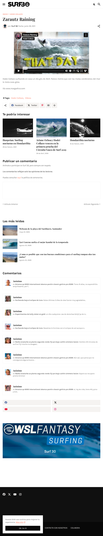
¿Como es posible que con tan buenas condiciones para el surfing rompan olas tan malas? (57, 255)
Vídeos (28, 98)
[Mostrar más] (54, 105)
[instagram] (76, 409)
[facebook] (27, 402)
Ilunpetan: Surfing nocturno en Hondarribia (16, 142)
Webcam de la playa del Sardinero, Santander (40, 229)
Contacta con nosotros (56, 528)
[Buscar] (99, 4)
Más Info (19, 522)
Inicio (5, 14)
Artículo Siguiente (91, 204)
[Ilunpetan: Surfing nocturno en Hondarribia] (18, 128)
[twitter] (76, 402)
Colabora (75, 528)
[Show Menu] (3, 4)
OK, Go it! (23, 528)
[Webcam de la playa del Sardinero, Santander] (10, 230)
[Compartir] (98, 26)
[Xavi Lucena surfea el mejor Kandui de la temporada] (10, 244)
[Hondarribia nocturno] (85, 128)
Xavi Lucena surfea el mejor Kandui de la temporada (43, 242)
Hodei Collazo (16, 14)
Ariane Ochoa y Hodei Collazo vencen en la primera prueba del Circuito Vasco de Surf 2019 (51, 145)
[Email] (48, 105)
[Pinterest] (42, 105)
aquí (19, 177)
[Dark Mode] (94, 4)
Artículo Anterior (11, 204)
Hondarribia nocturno (82, 140)
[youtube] (27, 409)
